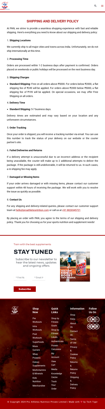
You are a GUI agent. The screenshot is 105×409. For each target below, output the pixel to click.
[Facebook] (90, 326)
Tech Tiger (92, 402)
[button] (95, 6)
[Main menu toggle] (102, 5)
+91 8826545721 (71, 210)
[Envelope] (93, 326)
